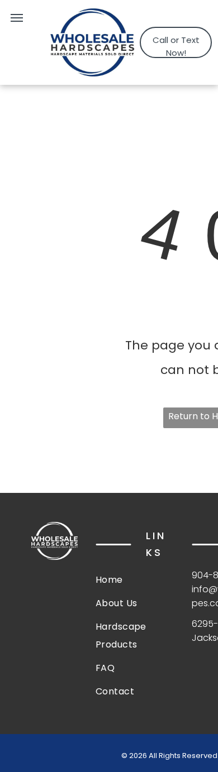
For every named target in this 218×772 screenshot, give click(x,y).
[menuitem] (136, 580)
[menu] (17, 18)
